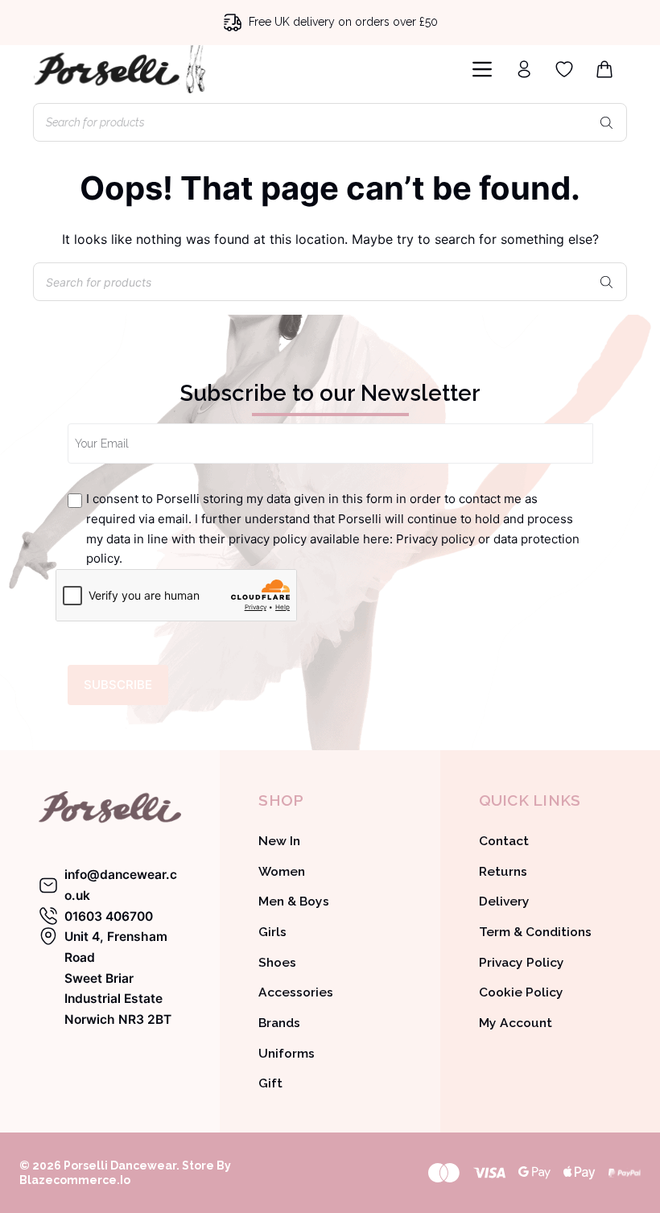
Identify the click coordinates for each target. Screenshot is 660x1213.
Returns (503, 871)
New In (279, 840)
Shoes (277, 962)
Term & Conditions (535, 931)
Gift (270, 1083)
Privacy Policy (521, 962)
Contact (504, 840)
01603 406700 (108, 916)
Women (281, 871)
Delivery (504, 901)
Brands (279, 1022)
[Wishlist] (564, 69)
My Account (515, 1022)
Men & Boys (293, 901)
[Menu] (482, 69)
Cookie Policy (521, 992)
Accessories (295, 992)
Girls (272, 931)
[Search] (607, 122)
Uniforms (286, 1053)
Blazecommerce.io (74, 1180)
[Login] (524, 69)
